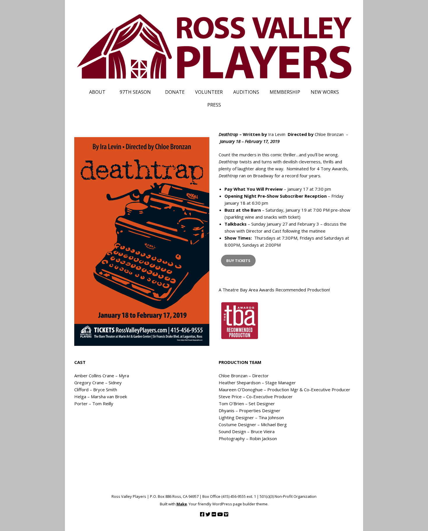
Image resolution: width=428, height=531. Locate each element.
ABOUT (97, 92)
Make (181, 504)
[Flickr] (214, 514)
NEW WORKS (325, 92)
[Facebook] (202, 514)
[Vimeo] (226, 514)
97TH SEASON (135, 92)
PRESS (214, 105)
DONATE (175, 92)
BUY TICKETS (238, 260)
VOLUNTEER (209, 92)
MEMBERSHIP (285, 92)
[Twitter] (208, 514)
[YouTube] (220, 514)
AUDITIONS (246, 92)
